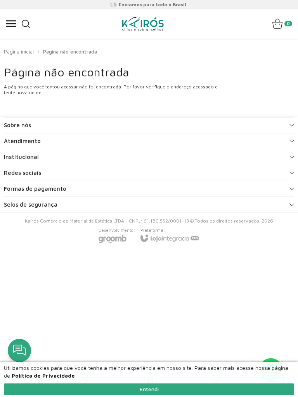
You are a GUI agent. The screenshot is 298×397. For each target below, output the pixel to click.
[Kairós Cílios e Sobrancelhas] (143, 23)
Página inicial (19, 51)
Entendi (149, 389)
